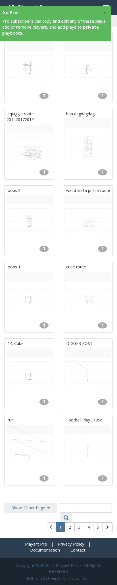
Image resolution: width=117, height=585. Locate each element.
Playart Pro (36, 544)
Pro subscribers (18, 21)
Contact (77, 550)
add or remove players (24, 27)
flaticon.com (79, 578)
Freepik (54, 578)
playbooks (12, 33)
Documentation (45, 550)
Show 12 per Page (29, 507)
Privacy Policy (71, 544)
